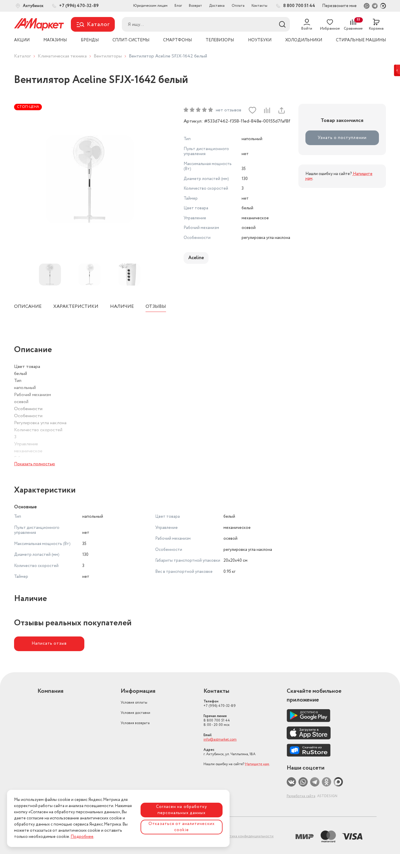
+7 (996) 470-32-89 (220, 703)
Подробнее (82, 837)
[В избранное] (252, 110)
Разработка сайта (301, 796)
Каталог (22, 56)
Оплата (238, 5)
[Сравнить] (266, 110)
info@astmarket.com (220, 739)
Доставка (217, 5)
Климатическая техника (62, 56)
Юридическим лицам (150, 5)
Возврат (195, 5)
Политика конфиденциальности (247, 836)
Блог (178, 5)
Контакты (259, 5)
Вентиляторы (108, 56)
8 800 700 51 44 (217, 720)
